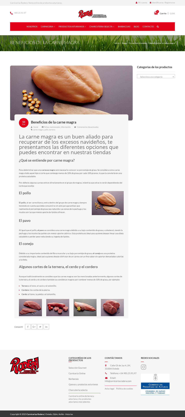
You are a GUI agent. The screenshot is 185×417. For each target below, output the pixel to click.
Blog (136, 26)
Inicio (117, 43)
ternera (52, 129)
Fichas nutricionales (138, 43)
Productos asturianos (71, 26)
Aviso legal (109, 388)
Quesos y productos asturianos (83, 384)
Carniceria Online (77, 373)
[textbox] (156, 77)
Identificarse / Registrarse (163, 2)
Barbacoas (124, 26)
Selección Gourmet (78, 367)
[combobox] (156, 76)
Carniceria (47, 26)
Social (35, 127)
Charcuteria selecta (100, 26)
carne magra (38, 129)
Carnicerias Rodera (35, 414)
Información (66, 127)
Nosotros (32, 26)
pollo (46, 129)
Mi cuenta (142, 2)
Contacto (148, 26)
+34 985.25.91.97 (128, 373)
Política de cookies (124, 388)
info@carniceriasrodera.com (118, 381)
